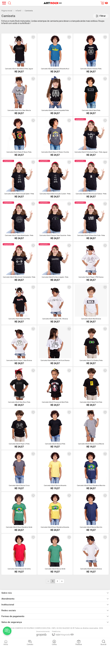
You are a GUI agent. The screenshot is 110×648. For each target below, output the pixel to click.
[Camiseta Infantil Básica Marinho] (90, 512)
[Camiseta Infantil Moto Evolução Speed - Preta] (19, 179)
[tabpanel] (55, 30)
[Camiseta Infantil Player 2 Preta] (19, 429)
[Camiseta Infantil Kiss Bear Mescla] (19, 95)
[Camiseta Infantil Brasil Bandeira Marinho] (90, 470)
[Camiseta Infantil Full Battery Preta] (90, 345)
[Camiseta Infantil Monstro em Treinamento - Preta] (19, 262)
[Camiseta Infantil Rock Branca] (90, 304)
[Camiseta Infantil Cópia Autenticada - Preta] (19, 220)
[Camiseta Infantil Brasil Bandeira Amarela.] (55, 512)
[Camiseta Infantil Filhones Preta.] (90, 54)
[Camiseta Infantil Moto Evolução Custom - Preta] (55, 179)
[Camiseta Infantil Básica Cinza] (19, 470)
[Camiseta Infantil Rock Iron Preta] (19, 304)
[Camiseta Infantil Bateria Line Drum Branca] (55, 345)
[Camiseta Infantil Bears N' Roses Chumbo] (55, 137)
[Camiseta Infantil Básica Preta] (55, 429)
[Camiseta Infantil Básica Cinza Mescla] (90, 429)
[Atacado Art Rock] (53, 3)
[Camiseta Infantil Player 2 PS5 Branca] (90, 262)
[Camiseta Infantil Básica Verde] (55, 554)
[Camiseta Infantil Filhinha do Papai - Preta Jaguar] (90, 137)
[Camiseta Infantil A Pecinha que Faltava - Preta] (90, 179)
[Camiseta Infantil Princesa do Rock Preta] (55, 387)
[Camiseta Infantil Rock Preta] (90, 95)
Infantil (18, 11)
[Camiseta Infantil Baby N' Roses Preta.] (19, 137)
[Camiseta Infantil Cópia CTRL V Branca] (55, 304)
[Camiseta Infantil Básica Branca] (90, 554)
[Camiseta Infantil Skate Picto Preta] (90, 387)
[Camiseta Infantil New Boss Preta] (19, 387)
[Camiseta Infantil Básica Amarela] (55, 470)
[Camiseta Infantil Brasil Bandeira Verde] (19, 512)
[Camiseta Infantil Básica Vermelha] (19, 554)
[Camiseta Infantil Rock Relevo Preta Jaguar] (19, 54)
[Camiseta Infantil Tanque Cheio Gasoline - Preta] (55, 220)
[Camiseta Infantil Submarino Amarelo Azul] (55, 54)
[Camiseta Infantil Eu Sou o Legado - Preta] (55, 262)
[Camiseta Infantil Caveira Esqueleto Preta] (55, 95)
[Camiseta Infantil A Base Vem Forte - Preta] (90, 220)
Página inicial (6, 11)
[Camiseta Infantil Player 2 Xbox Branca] (19, 345)
